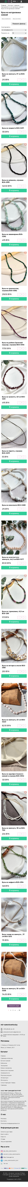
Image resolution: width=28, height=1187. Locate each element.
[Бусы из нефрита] (14, 863)
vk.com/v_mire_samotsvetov (12, 1154)
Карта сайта (4, 1134)
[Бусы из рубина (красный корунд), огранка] (14, 323)
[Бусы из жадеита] (14, 108)
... (17, 1010)
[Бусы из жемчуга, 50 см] (14, 969)
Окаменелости (5, 1073)
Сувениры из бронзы (7, 1058)
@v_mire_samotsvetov (10, 1151)
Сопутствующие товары (8, 1082)
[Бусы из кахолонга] (14, 485)
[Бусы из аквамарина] (14, 215)
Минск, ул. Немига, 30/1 (7, 1047)
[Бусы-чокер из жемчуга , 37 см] (14, 915)
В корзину (14, 84)
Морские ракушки (6, 1075)
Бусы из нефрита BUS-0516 (12, 882)
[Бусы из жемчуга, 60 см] (14, 700)
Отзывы (3, 1139)
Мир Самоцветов (9, 1157)
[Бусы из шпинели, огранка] (14, 160)
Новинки (3, 1056)
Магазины (3, 1118)
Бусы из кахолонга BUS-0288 (14, 505)
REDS (19, 1179)
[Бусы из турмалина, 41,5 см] (14, 592)
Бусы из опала (17, 18)
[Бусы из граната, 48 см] (14, 377)
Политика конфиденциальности (10, 1123)
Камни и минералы (6, 1068)
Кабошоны (4, 1063)
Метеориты (4, 1080)
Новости (3, 1136)
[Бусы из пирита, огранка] (14, 431)
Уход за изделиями (6, 1141)
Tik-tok (6, 1163)
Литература (4, 1078)
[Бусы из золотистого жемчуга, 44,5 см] (14, 538)
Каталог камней (5, 1060)
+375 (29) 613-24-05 (8, 1029)
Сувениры (4, 1085)
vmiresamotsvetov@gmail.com (12, 1032)
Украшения (4, 1065)
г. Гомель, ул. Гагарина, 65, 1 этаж (10, 1045)
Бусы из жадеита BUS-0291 (13, 128)
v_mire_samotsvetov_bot (11, 1160)
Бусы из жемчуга (6, 18)
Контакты (3, 1121)
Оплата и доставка (6, 1132)
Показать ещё (14, 1006)
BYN (14, 1)
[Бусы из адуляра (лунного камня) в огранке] (14, 754)
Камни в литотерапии (7, 1070)
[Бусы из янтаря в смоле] (14, 646)
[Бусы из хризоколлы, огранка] (14, 269)
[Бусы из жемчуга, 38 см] (14, 808)
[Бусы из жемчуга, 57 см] (14, 54)
